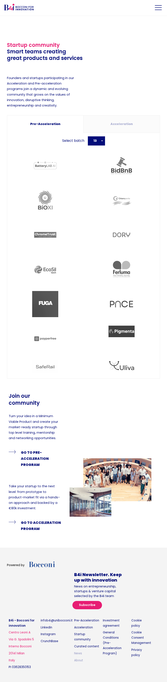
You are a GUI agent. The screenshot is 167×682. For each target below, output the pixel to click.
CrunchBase (49, 641)
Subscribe (87, 605)
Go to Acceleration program (41, 525)
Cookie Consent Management (141, 637)
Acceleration (83, 627)
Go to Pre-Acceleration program (35, 458)
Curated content (86, 646)
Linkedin (46, 627)
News (78, 653)
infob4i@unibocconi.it (57, 620)
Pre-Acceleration (86, 620)
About (78, 660)
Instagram (48, 634)
